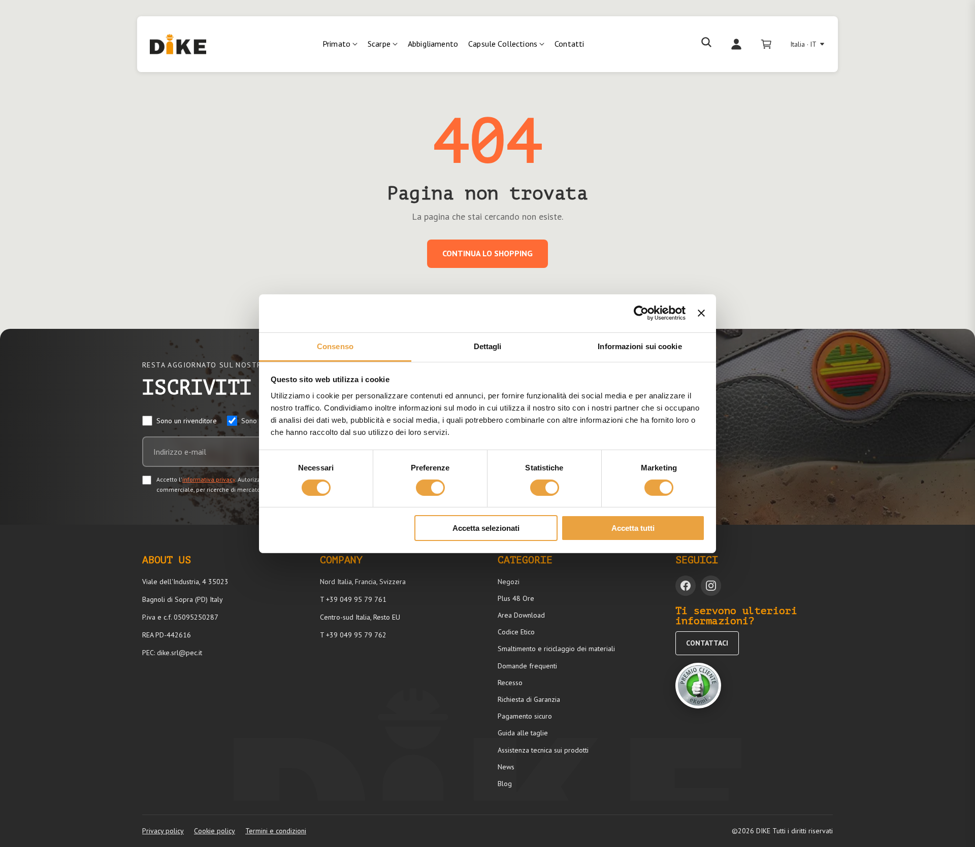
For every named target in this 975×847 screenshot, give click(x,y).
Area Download (521, 615)
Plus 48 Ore (516, 598)
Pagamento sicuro (525, 716)
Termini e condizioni (275, 830)
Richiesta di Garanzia (529, 699)
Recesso (510, 682)
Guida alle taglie (523, 732)
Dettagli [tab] (488, 346)
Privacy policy (163, 830)
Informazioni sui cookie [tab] (639, 346)
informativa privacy (208, 479)
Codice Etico (516, 631)
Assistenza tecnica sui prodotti (543, 750)
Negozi (508, 581)
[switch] (430, 488)
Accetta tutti (633, 528)
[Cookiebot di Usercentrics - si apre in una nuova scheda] (641, 313)
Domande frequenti (527, 665)
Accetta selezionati (485, 528)
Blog (505, 783)
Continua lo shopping (487, 253)
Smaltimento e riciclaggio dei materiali (556, 648)
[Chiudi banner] (701, 313)
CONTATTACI (707, 643)
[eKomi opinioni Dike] (698, 685)
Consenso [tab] (335, 346)
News (506, 766)
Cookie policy (214, 830)
